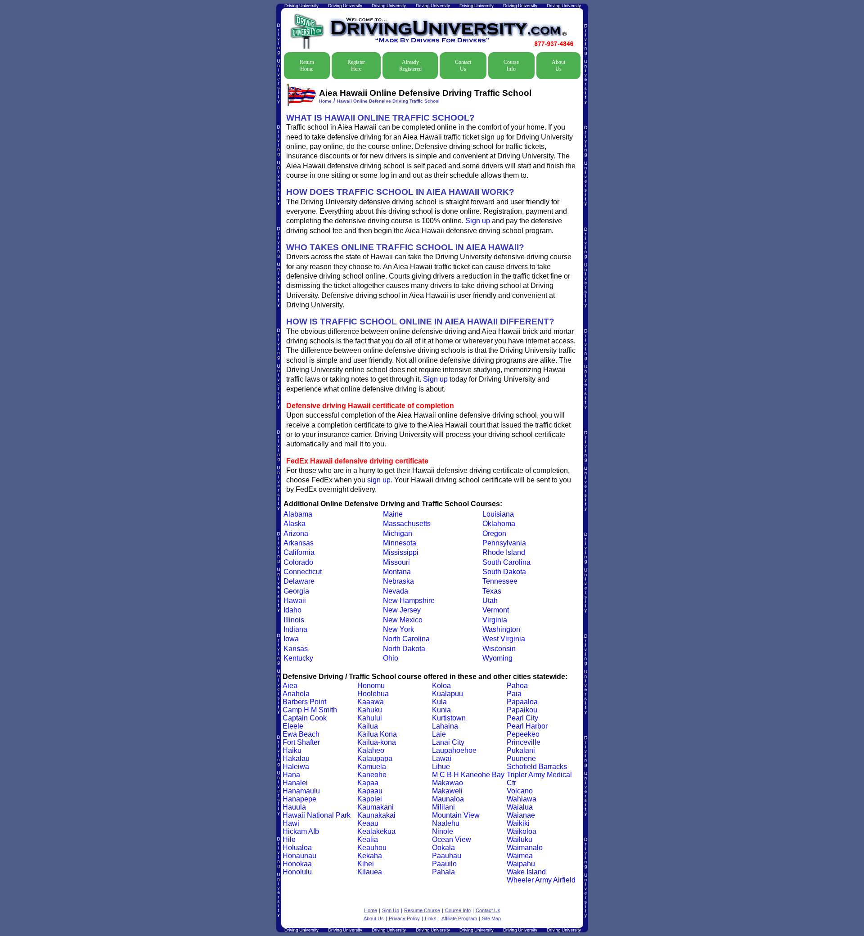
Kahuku (369, 710)
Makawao (447, 783)
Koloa (441, 685)
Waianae (521, 815)
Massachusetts (407, 523)
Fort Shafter (301, 742)
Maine (393, 514)
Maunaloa (448, 799)
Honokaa (297, 864)
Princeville (523, 742)
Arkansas (299, 543)
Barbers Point (304, 702)
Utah (490, 600)
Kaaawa (370, 702)
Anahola (296, 694)
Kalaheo (370, 750)
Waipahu (521, 864)
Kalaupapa (374, 758)
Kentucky (298, 658)
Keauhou (372, 847)
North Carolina (406, 639)
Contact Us (463, 65)
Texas (491, 591)
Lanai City (448, 742)
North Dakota (404, 648)
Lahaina (445, 726)
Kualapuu (447, 694)
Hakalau (296, 758)
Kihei (365, 864)
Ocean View (451, 839)
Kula (439, 702)
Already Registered (410, 65)
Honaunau (299, 856)
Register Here (356, 65)
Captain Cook (305, 718)
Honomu (371, 685)
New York (398, 629)
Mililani (443, 807)
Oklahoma (498, 523)
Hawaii (295, 600)
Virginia (494, 620)
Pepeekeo (523, 734)
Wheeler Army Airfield (541, 880)
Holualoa (297, 847)
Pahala (443, 872)
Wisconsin (499, 648)
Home (325, 101)
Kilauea (369, 872)
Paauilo (444, 864)
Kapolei (369, 799)
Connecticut (303, 572)
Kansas (296, 648)
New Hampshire (409, 600)
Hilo (289, 839)
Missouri (396, 562)
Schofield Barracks (537, 766)
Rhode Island (503, 552)
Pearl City (522, 718)
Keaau (367, 823)
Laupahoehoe (454, 750)
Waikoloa (521, 831)
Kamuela (371, 766)
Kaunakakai (376, 815)
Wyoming (497, 658)
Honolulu (297, 872)
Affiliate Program (459, 918)
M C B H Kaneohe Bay (468, 774)
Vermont (495, 610)
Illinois (294, 620)
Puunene (521, 758)
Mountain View (456, 815)
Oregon (494, 533)
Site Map (491, 918)
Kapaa (367, 783)
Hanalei (295, 783)
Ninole (442, 831)
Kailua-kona (376, 742)
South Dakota (504, 572)
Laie (439, 734)
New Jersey (402, 610)
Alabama (298, 514)
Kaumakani (375, 807)
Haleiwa (296, 766)
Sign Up (390, 910)
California (299, 552)
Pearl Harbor (527, 726)
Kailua (367, 726)
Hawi (291, 823)
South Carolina (506, 562)
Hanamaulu (301, 791)
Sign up (477, 221)
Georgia (296, 591)
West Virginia (503, 639)
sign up (379, 480)
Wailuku (519, 839)
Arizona (296, 533)
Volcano (520, 791)
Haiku (292, 750)
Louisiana (498, 514)
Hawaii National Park (317, 815)
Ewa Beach (301, 734)
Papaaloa (522, 702)
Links (430, 918)
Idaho (293, 610)
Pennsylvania (504, 543)
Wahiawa (521, 799)
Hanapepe (299, 799)
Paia (514, 694)
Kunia (441, 710)
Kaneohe (372, 774)
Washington (501, 629)
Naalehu (445, 823)
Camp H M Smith (310, 710)
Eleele (293, 726)
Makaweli (447, 791)
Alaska (295, 523)
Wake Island (526, 872)
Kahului (369, 718)
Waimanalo (525, 847)
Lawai (441, 758)
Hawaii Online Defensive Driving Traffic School (388, 101)
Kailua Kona (377, 734)
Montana (397, 572)
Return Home (307, 65)
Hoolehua (373, 694)
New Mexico (403, 620)
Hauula (294, 807)
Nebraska (398, 581)
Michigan (397, 533)
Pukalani (521, 750)
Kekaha (369, 856)
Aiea (290, 685)
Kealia (367, 839)
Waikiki (518, 823)
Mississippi (400, 552)
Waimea (520, 856)
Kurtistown (449, 718)
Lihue (441, 766)
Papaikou (522, 710)
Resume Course (422, 910)
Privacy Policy (404, 918)
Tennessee (500, 581)
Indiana (295, 629)
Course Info (511, 65)
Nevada (395, 591)
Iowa (291, 639)
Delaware (299, 581)
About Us (558, 65)
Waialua (520, 807)
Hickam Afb (301, 831)
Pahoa (517, 685)
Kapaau (369, 791)
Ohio (390, 658)
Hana (291, 774)
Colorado (298, 562)
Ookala (443, 847)
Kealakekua (376, 831)
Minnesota (399, 543)
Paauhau (446, 856)
